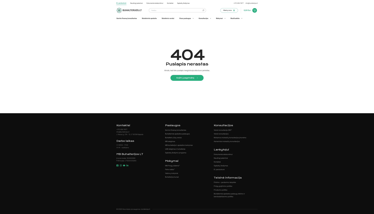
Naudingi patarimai (221, 158)
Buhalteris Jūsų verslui (173, 138)
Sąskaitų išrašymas (221, 166)
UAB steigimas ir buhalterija (175, 149)
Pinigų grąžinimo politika (223, 186)
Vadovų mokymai (171, 173)
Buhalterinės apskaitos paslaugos (177, 134)
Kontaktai (217, 162)
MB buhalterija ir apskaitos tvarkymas (179, 145)
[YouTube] (124, 165)
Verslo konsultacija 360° (223, 130)
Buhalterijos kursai (172, 177)
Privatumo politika (220, 190)
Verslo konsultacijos (221, 134)
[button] (193, 18)
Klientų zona (227, 10)
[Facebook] (117, 165)
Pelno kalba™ (170, 169)
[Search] (203, 10)
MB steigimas (170, 141)
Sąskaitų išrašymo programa (175, 153)
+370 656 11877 (238, 3)
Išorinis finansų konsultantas (175, 130)
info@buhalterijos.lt (252, 3)
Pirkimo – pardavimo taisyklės (225, 182)
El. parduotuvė (219, 169)
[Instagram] (121, 165)
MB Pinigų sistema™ (172, 166)
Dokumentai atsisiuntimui (223, 154)
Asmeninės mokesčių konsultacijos (227, 141)
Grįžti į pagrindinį (185, 78)
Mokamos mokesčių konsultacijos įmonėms (230, 138)
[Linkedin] (127, 165)
